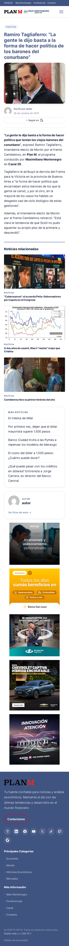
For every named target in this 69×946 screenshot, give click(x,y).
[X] (42, 831)
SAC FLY (26, 933)
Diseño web (10, 933)
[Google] (7, 840)
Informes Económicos (19, 872)
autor (29, 108)
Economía (12, 858)
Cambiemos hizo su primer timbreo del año (29, 399)
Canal (9, 907)
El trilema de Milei (20, 418)
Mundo (10, 865)
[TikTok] (51, 831)
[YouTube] (33, 831)
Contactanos (16, 819)
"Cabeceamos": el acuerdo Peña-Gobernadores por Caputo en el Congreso (32, 298)
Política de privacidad (16, 940)
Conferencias (39, 3)
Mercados (12, 878)
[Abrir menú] (61, 11)
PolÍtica (11, 27)
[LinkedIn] (16, 831)
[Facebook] (24, 831)
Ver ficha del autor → (19, 512)
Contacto (51, 3)
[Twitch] (59, 831)
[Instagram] (7, 831)
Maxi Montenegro (23, 3)
